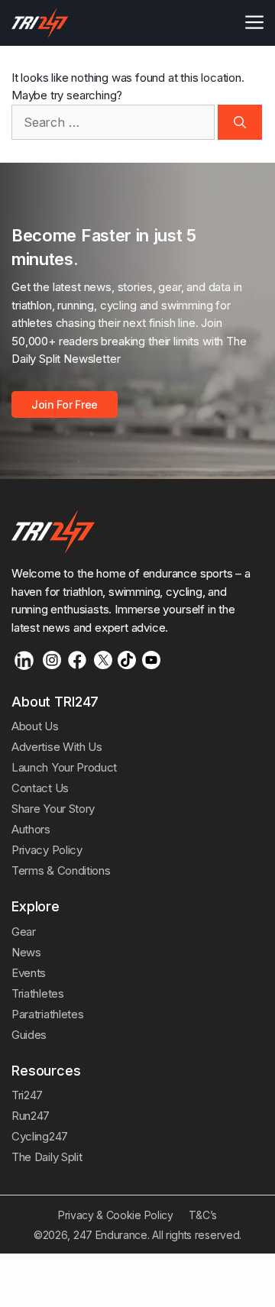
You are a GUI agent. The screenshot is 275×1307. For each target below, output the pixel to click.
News (26, 952)
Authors (30, 829)
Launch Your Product (64, 767)
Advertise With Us (56, 746)
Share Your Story (53, 808)
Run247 (30, 1115)
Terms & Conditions (60, 870)
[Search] (240, 122)
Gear (23, 931)
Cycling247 (39, 1136)
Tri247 (27, 1095)
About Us (35, 726)
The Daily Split (46, 1157)
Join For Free (64, 404)
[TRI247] (40, 22)
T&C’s (203, 1214)
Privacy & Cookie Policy (115, 1214)
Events (28, 973)
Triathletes (37, 993)
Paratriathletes (47, 1014)
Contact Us (40, 788)
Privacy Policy (46, 850)
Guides (29, 1034)
